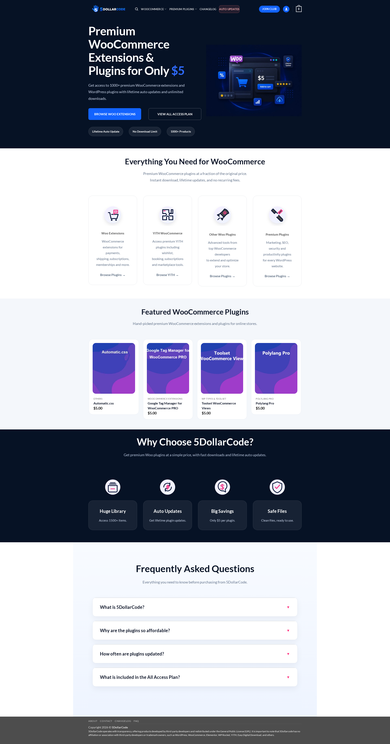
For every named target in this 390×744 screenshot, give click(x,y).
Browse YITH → (167, 275)
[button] (286, 9)
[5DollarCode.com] (108, 9)
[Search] (136, 9)
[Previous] (89, 381)
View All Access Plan (174, 114)
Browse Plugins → (113, 275)
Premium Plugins (181, 9)
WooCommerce (152, 9)
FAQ (136, 720)
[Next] (301, 381)
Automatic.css (103, 403)
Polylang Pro (265, 403)
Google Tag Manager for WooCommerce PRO (165, 405)
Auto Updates (229, 9)
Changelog (208, 9)
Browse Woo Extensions (114, 114)
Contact (106, 720)
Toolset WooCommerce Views (219, 405)
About (93, 720)
